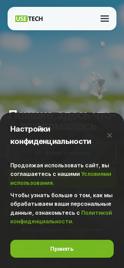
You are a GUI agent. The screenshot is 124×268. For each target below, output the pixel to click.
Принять (61, 248)
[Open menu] (105, 18)
